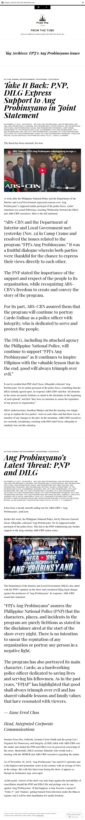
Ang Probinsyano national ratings (53, 485)
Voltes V (56, 500)
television (53, 79)
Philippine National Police (40, 135)
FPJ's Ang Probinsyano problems (55, 133)
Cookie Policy (40, 815)
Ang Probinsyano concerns (20, 126)
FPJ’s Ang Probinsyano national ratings (42, 494)
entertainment (27, 79)
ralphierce (27, 124)
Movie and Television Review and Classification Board (53, 498)
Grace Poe (75, 494)
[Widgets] (38, 7)
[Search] (46, 7)
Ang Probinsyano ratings (37, 487)
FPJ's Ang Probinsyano (62, 130)
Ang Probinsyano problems (49, 128)
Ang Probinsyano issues (25, 128)
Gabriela (66, 494)
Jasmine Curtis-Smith (13, 496)
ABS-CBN (37, 124)
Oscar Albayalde (19, 135)
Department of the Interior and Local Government (27, 130)
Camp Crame (68, 128)
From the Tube (42, 30)
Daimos (53, 487)
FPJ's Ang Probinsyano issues (27, 133)
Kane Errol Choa (32, 496)
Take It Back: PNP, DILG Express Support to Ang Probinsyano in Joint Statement (40, 100)
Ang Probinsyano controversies (49, 126)
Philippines (41, 79)
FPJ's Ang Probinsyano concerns (43, 132)
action (7, 79)
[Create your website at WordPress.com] (42, 2)
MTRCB (7, 500)
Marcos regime (20, 498)
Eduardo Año (40, 489)
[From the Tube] (42, 20)
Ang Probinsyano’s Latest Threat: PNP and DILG (37, 464)
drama (15, 79)
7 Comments (66, 500)
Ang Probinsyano (49, 124)
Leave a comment (61, 135)
